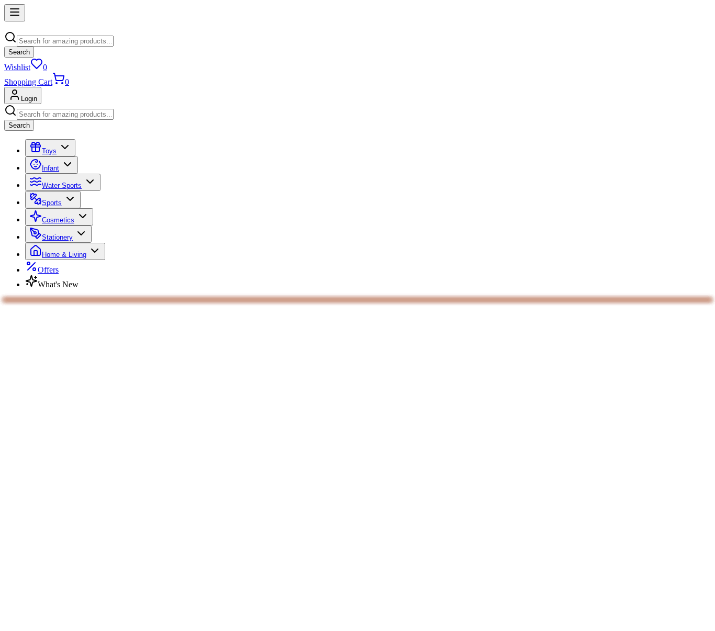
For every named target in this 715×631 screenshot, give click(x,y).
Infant (50, 168)
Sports (52, 203)
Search (19, 52)
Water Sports (62, 185)
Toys (49, 151)
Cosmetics (58, 220)
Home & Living (64, 254)
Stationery (57, 237)
